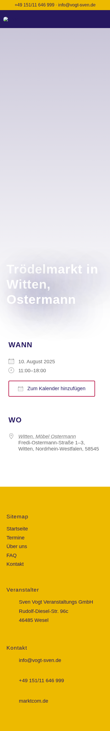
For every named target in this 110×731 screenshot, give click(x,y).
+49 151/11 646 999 (34, 5)
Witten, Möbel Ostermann (47, 436)
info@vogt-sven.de (77, 5)
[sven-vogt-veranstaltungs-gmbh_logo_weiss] (11, 19)
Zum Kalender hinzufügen (55, 388)
